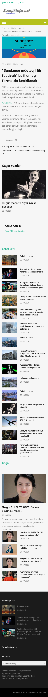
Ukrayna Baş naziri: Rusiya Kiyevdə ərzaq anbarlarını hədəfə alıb (31, 433)
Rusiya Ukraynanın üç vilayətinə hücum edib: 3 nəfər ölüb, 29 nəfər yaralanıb (32, 353)
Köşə (5, 463)
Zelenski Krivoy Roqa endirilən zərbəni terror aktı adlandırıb (32, 326)
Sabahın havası (26, 256)
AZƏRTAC (7, 103)
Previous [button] (22, 194)
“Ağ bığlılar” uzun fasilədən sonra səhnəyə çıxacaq (23, 150)
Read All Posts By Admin (15, 231)
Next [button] (46, 194)
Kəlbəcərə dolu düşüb (29, 378)
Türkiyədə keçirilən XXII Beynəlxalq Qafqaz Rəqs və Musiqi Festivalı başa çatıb (31, 285)
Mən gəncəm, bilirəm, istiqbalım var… (20, 146)
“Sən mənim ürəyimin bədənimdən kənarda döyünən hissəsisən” (33, 574)
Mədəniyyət (18, 64)
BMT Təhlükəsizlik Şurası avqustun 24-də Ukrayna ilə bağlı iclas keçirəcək (31, 312)
